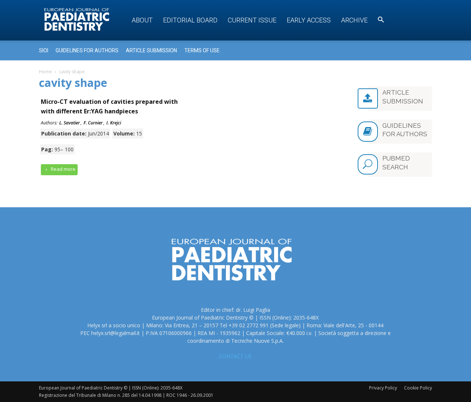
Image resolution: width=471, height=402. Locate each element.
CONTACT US (235, 356)
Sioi (43, 50)
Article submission (151, 50)
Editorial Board (190, 20)
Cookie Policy (418, 388)
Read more (62, 169)
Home (45, 71)
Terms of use (202, 50)
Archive (354, 20)
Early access (309, 20)
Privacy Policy (383, 388)
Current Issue (252, 20)
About (142, 20)
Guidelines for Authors (87, 50)
